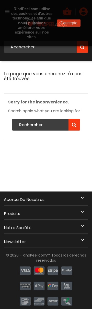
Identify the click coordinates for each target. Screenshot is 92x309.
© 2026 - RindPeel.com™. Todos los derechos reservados (46, 258)
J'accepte (68, 23)
